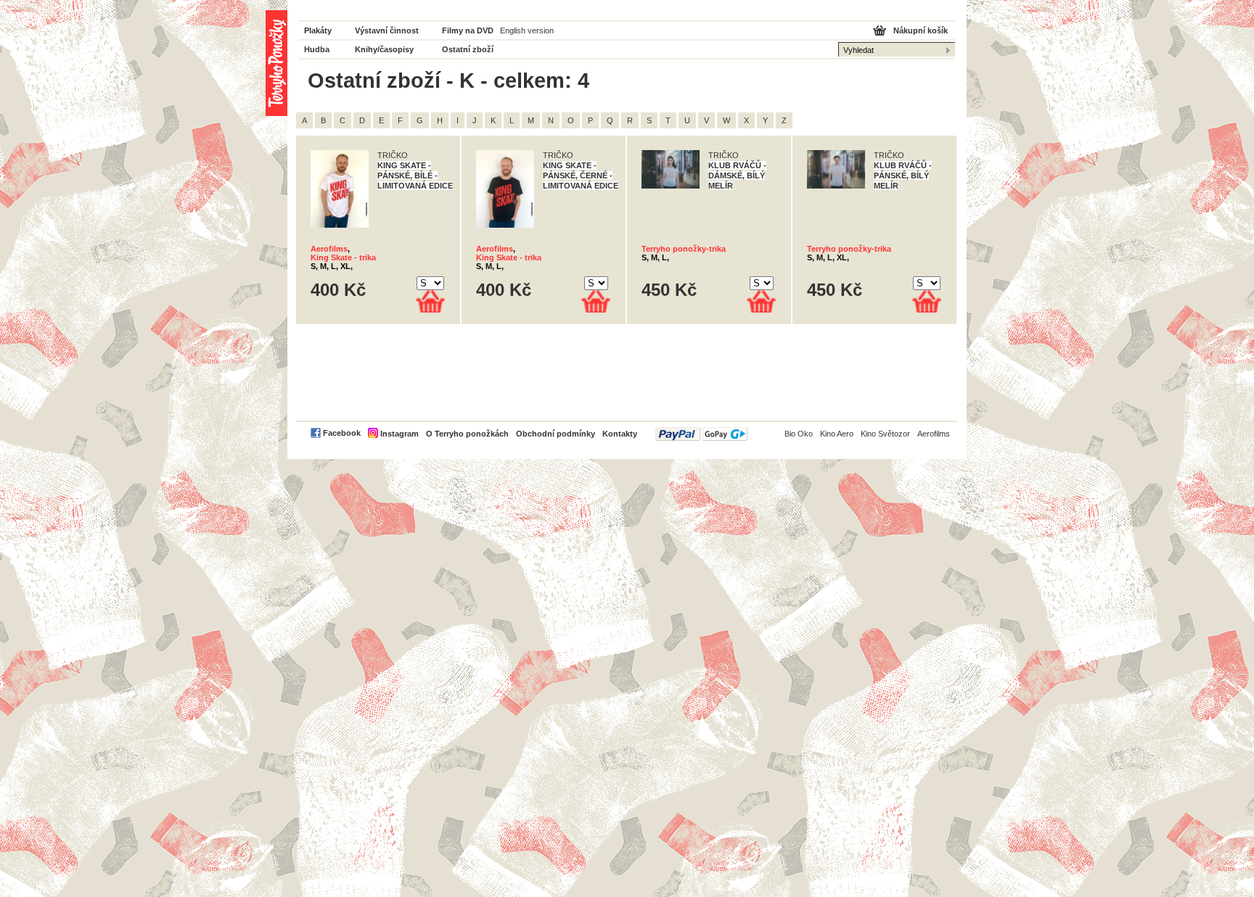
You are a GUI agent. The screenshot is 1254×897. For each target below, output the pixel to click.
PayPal (701, 434)
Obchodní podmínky (555, 433)
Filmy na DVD (467, 30)
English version (527, 30)
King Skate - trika (343, 257)
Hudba (316, 49)
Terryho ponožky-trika (684, 248)
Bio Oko (798, 433)
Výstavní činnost (387, 30)
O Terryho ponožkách (467, 433)
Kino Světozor (885, 433)
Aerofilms (329, 248)
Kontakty (619, 433)
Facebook (342, 433)
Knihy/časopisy (384, 49)
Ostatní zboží (467, 49)
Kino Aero (836, 433)
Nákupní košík (920, 30)
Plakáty (318, 30)
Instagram (399, 433)
